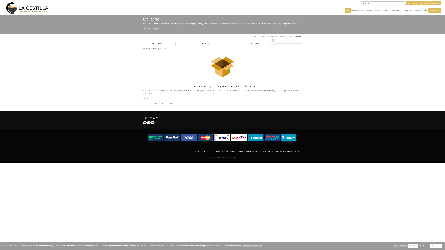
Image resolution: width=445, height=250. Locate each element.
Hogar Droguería (420, 10)
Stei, (162, 103)
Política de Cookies (286, 152)
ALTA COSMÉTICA (357, 10)
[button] (206, 44)
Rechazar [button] (424, 246)
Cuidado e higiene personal (377, 10)
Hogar (262, 36)
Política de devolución (253, 152)
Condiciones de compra (221, 152)
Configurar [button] (436, 246)
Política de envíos (237, 152)
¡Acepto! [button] (413, 246)
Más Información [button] (401, 246)
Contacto (197, 152)
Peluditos (407, 10)
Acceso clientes (413, 3)
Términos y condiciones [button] (252, 246)
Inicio (348, 10)
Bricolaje (270, 36)
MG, (155, 103)
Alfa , (148, 103)
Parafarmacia (395, 10)
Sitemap (298, 152)
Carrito (435, 10)
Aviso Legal (206, 152)
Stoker (170, 103)
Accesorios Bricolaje (284, 36)
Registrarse (424, 3)
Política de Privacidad (270, 152)
